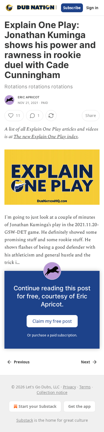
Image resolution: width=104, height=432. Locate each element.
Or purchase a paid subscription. (52, 335)
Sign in (92, 7)
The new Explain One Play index (46, 136)
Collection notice (52, 392)
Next (85, 361)
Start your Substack (38, 406)
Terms (85, 386)
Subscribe (72, 7)
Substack (24, 420)
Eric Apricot (28, 97)
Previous (21, 361)
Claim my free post (52, 321)
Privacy (69, 386)
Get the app (79, 406)
